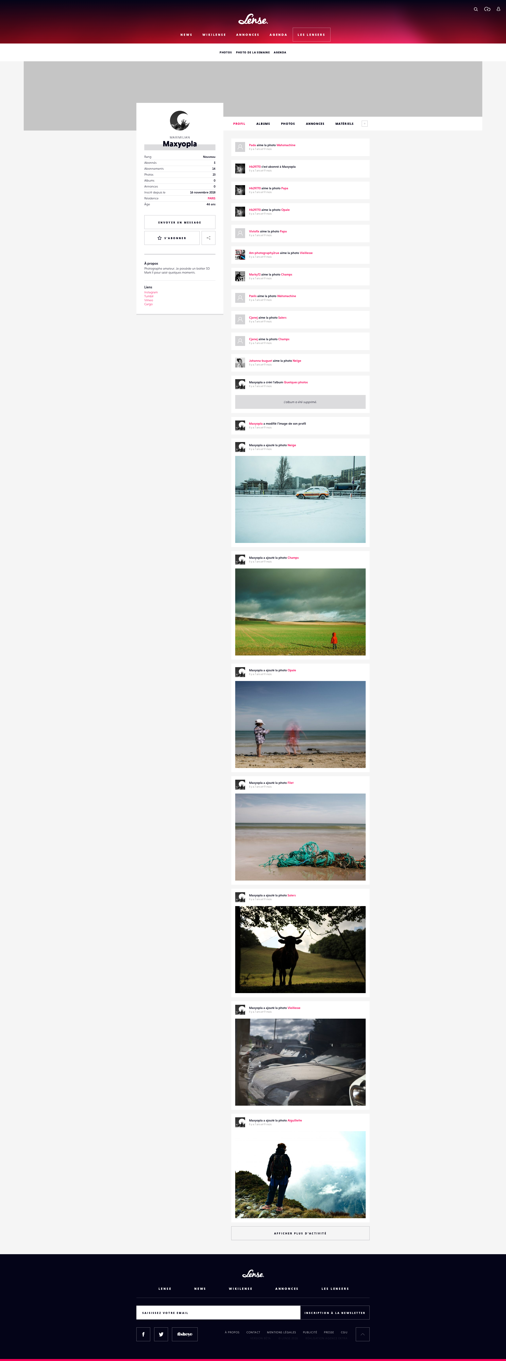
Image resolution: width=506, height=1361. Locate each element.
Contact (253, 1332)
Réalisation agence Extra (326, 1338)
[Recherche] (475, 9)
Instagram (151, 292)
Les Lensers (312, 34)
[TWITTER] (161, 1334)
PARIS (211, 198)
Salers (282, 317)
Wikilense (214, 34)
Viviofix (254, 231)
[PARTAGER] (208, 238)
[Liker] (357, 467)
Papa (284, 188)
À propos (232, 1332)
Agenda (279, 34)
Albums (263, 123)
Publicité (310, 1332)
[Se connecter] (498, 9)
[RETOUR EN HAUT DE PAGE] (363, 1334)
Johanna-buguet (260, 360)
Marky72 (255, 274)
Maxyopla (256, 423)
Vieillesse (306, 253)
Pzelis (253, 296)
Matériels (344, 123)
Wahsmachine (286, 145)
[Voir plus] (365, 124)
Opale (285, 209)
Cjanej (253, 317)
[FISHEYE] (185, 1334)
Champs (286, 274)
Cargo (148, 304)
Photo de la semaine (253, 52)
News (186, 34)
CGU (344, 1332)
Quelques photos (296, 382)
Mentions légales (281, 1332)
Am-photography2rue (264, 253)
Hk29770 (255, 166)
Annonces (248, 34)
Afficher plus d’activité (300, 1233)
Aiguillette (295, 1120)
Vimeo (148, 300)
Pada (252, 145)
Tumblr (149, 296)
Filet (291, 782)
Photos (226, 52)
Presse (329, 1332)
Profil (239, 123)
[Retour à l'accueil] (253, 19)
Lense (165, 1288)
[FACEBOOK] (143, 1334)
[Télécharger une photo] (487, 9)
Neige (297, 360)
